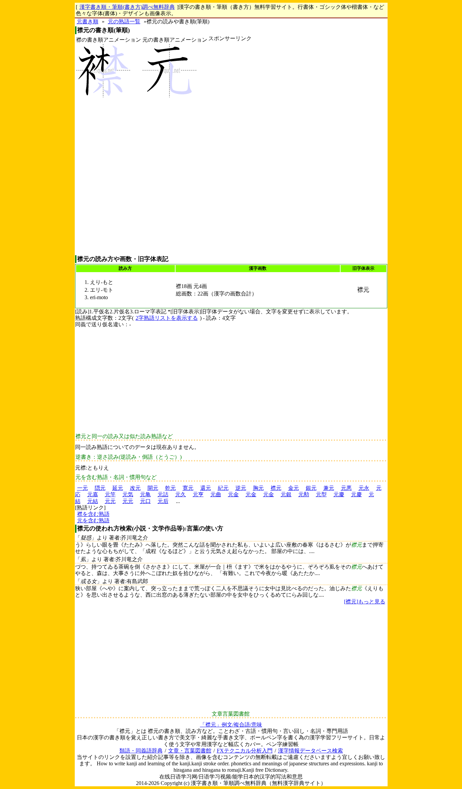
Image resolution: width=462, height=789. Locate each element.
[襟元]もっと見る (364, 601)
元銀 (286, 494)
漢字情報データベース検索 (310, 751)
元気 (127, 494)
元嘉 (92, 494)
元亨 (198, 494)
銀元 (311, 488)
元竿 (110, 494)
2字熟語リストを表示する (167, 318)
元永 (364, 488)
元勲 (303, 494)
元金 (233, 494)
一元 (82, 488)
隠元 (100, 488)
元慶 (338, 494)
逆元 (240, 488)
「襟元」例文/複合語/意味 (231, 724)
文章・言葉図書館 (189, 751)
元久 (180, 494)
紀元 (223, 488)
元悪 (346, 488)
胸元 (258, 488)
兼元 (328, 488)
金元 (293, 488)
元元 (110, 501)
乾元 (170, 488)
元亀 (145, 494)
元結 (92, 501)
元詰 (163, 494)
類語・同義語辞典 (141, 751)
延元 (117, 488)
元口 (145, 501)
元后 (163, 501)
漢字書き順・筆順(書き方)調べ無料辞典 (127, 7)
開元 (152, 488)
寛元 (188, 488)
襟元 (276, 488)
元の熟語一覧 (124, 21)
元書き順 (87, 21)
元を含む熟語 (93, 520)
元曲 (215, 494)
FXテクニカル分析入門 (245, 751)
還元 (205, 488)
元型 (321, 494)
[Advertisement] (230, 148)
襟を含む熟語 (93, 514)
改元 (135, 488)
